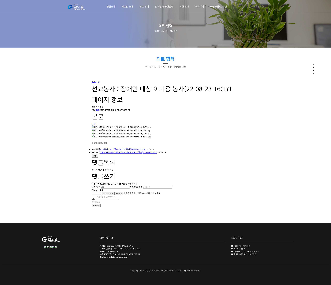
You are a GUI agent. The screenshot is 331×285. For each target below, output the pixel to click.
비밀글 (97, 202)
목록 (94, 82)
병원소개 (111, 6)
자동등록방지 (97, 190)
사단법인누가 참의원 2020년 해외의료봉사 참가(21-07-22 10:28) (128, 152)
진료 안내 (144, 6)
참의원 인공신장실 (164, 6)
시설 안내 (184, 6)
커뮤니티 (199, 6)
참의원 (80, 7)
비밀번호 (136, 186)
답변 (98, 82)
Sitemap (260, 6)
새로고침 (118, 193)
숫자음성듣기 (108, 193)
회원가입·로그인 (218, 6)
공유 (94, 123)
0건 (97, 110)
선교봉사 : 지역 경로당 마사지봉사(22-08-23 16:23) (122, 149)
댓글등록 (96, 205)
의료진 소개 (127, 6)
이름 (96, 186)
